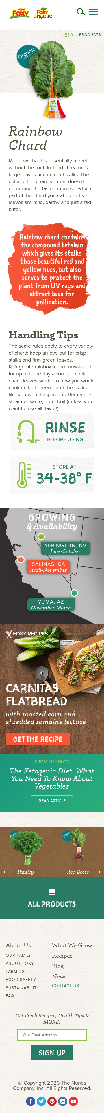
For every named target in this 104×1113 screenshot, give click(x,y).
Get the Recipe (38, 739)
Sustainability (23, 987)
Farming (15, 971)
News (59, 976)
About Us (18, 945)
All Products (85, 35)
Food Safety (21, 979)
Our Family (18, 955)
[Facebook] (30, 1101)
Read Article (52, 800)
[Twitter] (41, 1101)
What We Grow (72, 945)
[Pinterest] (52, 1101)
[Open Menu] (93, 12)
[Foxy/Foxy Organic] (30, 13)
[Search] (81, 11)
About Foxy (20, 963)
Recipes (62, 955)
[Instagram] (62, 1101)
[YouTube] (73, 1101)
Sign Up (52, 1052)
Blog (58, 965)
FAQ (10, 995)
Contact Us (65, 986)
